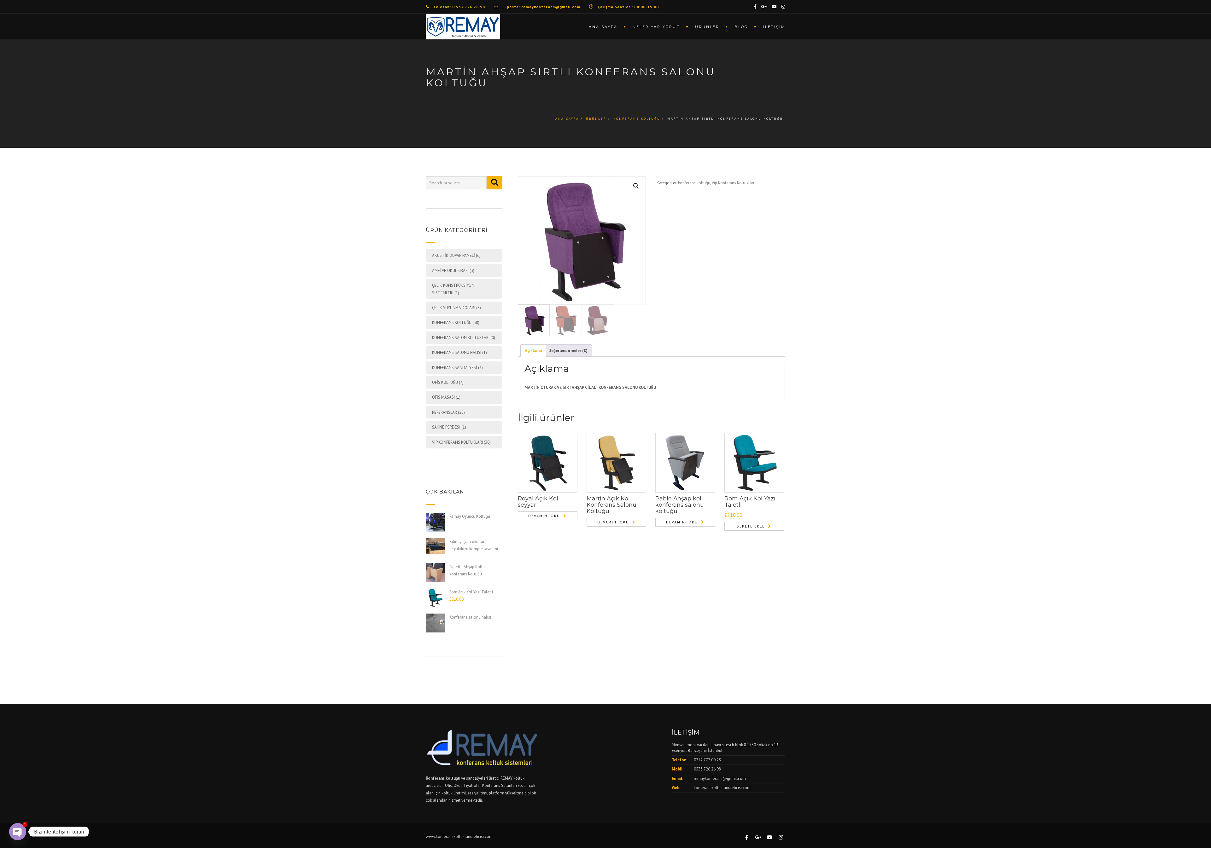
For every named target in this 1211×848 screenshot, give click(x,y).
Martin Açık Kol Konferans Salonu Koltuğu (611, 505)
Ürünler (707, 27)
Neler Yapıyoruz (656, 27)
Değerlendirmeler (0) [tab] (568, 350)
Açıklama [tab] (533, 350)
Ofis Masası (443, 397)
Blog (741, 27)
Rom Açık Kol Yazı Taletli (749, 501)
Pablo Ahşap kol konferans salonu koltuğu (679, 505)
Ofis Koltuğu (445, 382)
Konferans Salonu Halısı (456, 352)
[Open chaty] (17, 831)
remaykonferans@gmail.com (720, 778)
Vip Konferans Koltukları (457, 442)
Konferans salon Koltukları (460, 337)
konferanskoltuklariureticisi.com (722, 787)
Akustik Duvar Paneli (453, 255)
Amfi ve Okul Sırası (450, 270)
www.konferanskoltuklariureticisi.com (459, 836)
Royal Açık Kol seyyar (538, 501)
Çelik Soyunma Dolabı (453, 307)
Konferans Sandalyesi (454, 367)
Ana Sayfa (603, 27)
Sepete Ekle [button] (751, 526)
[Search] (494, 182)
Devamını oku (544, 515)
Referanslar (444, 412)
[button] (636, 186)
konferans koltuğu (636, 119)
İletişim (774, 27)
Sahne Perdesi (446, 427)
